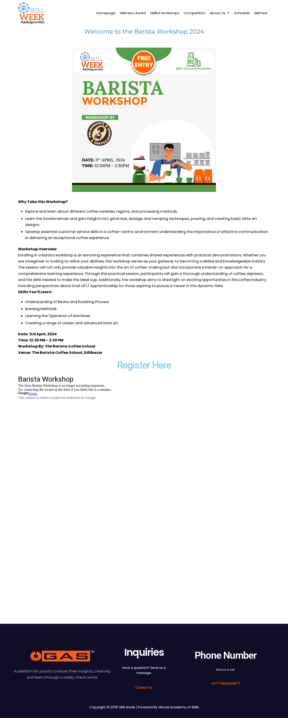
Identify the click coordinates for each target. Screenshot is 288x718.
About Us (217, 13)
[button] (220, 12)
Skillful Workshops (164, 13)
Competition (194, 13)
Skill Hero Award (133, 13)
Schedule (242, 13)
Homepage (105, 13)
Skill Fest (261, 13)
